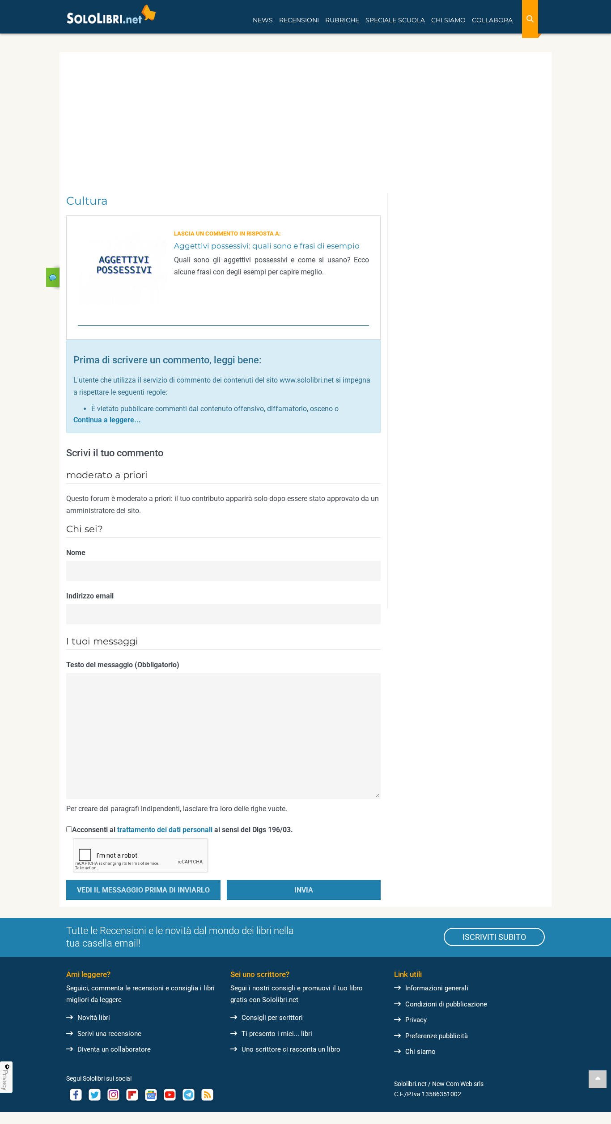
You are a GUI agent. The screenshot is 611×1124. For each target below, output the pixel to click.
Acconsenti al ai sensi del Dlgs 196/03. (182, 829)
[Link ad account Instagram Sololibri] (113, 1095)
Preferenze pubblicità (436, 1036)
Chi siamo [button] (448, 20)
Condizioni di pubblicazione (446, 1004)
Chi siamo (420, 1052)
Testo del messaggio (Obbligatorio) (122, 665)
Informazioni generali (436, 988)
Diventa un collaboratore (114, 1049)
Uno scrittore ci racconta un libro (291, 1049)
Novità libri (93, 1018)
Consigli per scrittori (272, 1018)
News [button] (263, 20)
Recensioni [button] (299, 20)
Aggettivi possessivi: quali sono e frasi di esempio (267, 245)
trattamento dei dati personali (164, 829)
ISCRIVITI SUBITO (494, 937)
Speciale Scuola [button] (395, 20)
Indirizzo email (90, 596)
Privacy (416, 1020)
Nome (75, 552)
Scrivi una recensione (109, 1034)
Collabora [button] (492, 20)
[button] (107, 420)
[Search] (530, 19)
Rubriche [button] (342, 20)
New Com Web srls (458, 1083)
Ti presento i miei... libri (277, 1034)
